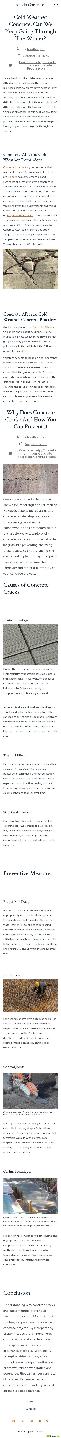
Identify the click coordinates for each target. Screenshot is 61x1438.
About (31, 1401)
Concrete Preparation (39, 67)
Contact (31, 1409)
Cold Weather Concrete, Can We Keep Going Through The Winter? (30, 27)
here (14, 177)
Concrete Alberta (13, 167)
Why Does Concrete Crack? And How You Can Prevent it (30, 419)
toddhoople (36, 49)
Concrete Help (30, 62)
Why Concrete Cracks (20, 215)
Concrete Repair (45, 457)
